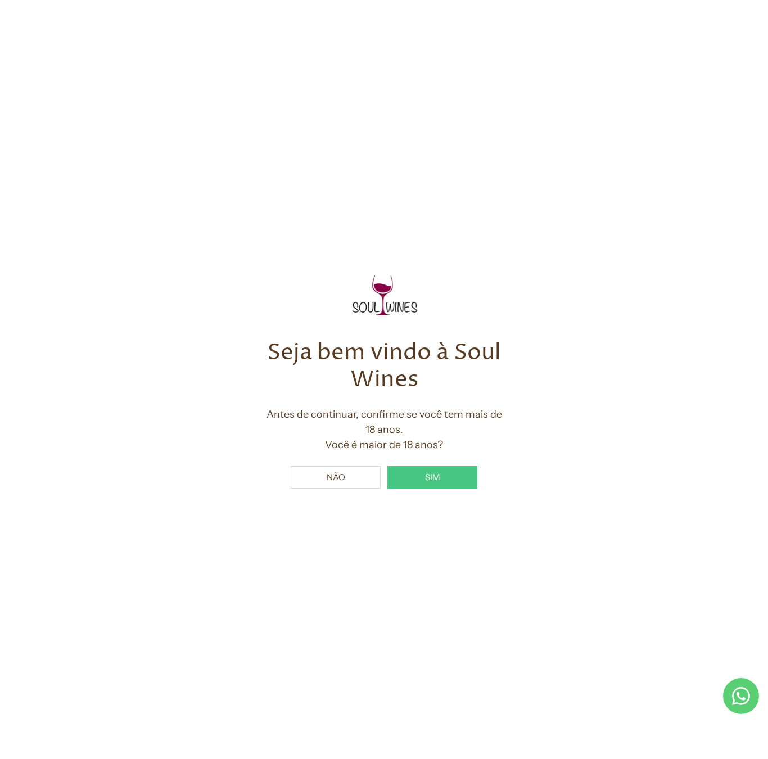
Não (336, 477)
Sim (432, 477)
